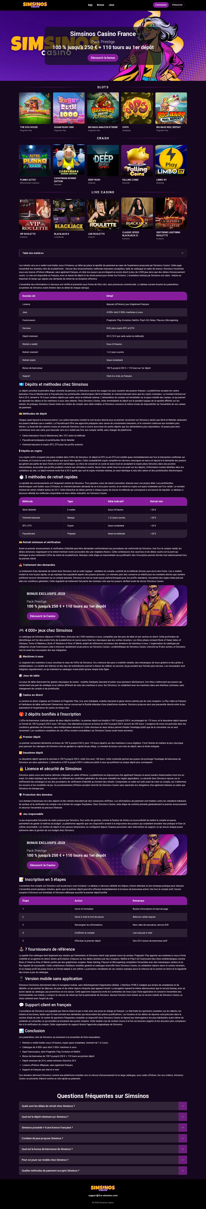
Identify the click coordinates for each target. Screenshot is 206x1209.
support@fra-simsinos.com (103, 1195)
